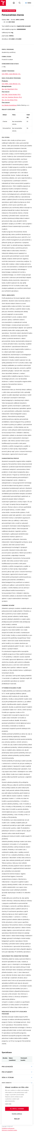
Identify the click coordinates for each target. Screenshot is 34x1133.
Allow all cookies (17, 1109)
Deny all (16, 1118)
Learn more (8, 1103)
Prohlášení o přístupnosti (8, 1128)
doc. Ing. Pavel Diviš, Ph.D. (10, 89)
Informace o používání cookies (9, 1130)
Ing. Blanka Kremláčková (9, 105)
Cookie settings (17, 1113)
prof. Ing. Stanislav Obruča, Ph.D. (12, 97)
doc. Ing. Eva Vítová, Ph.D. (9, 100)
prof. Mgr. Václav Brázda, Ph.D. (11, 94)
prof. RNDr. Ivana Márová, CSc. (11, 74)
